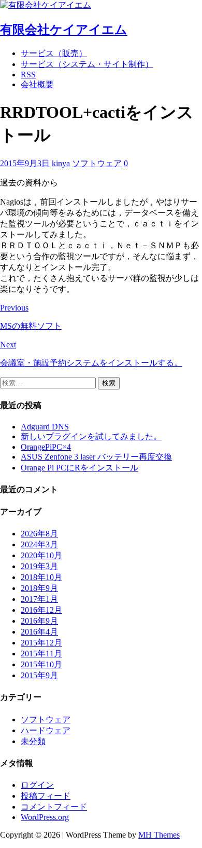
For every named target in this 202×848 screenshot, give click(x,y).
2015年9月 (39, 675)
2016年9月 (39, 620)
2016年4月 (39, 631)
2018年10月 (41, 577)
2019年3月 (39, 566)
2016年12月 (41, 609)
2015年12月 (41, 642)
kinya (61, 163)
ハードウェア (45, 730)
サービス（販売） (54, 53)
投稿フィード (45, 795)
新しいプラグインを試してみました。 (91, 436)
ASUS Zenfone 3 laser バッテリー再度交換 (96, 456)
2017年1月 (39, 599)
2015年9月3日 (25, 163)
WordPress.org (45, 817)
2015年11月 (41, 653)
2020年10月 (41, 555)
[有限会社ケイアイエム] (45, 5)
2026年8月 (39, 533)
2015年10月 (41, 664)
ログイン (37, 784)
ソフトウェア (97, 163)
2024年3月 (39, 544)
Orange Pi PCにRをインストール (79, 467)
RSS (28, 74)
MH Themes (159, 834)
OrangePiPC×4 (46, 446)
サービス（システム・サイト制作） (87, 64)
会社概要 (37, 84)
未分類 (33, 741)
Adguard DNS (45, 426)
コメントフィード (54, 806)
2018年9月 (39, 588)
